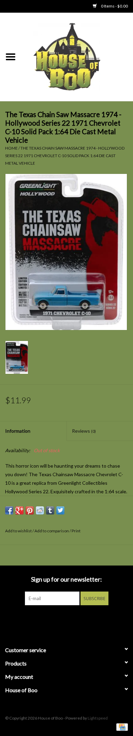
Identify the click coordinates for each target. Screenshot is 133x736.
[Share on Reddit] (40, 510)
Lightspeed (98, 718)
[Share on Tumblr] (50, 510)
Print (76, 530)
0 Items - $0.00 (114, 6)
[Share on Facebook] (9, 510)
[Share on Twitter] (60, 510)
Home (11, 148)
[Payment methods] (121, 726)
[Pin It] (30, 510)
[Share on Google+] (19, 510)
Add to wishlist (18, 530)
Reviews (84, 431)
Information (17, 431)
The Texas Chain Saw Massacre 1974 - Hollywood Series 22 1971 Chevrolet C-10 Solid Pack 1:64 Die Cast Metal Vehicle (64, 155)
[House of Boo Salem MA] (77, 56)
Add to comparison (52, 530)
